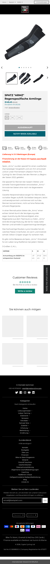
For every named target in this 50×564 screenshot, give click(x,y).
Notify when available (25, 134)
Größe (7, 114)
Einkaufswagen (41, 2)
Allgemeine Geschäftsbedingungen (25, 470)
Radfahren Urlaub (25, 475)
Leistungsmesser (24, 411)
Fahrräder (24, 421)
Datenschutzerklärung (25, 467)
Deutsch (11, 2)
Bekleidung (24, 430)
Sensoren (25, 418)
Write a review (25, 291)
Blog (25, 479)
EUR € (19, 2)
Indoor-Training (24, 413)
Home (25, 408)
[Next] (47, 67)
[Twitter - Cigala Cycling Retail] (16, 392)
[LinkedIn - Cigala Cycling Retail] (33, 392)
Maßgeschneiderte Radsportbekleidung (25, 477)
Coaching (25, 472)
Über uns (25, 452)
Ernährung (24, 433)
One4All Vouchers (25, 462)
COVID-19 (25, 482)
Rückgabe (25, 450)
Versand (25, 460)
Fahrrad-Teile (24, 423)
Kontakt (25, 447)
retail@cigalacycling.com (32, 388)
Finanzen (25, 455)
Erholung (24, 428)
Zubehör (24, 425)
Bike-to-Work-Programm (25, 457)
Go (45, 500)
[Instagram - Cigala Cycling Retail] (25, 392)
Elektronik (24, 416)
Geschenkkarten (25, 465)
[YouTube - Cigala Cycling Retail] (29, 392)
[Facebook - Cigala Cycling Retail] (20, 392)
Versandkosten (14, 107)
